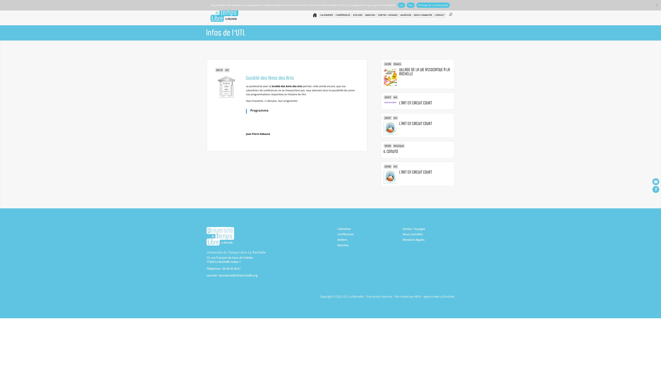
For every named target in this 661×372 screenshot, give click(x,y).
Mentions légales (414, 240)
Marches (370, 15)
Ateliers (358, 15)
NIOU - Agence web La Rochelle (434, 296)
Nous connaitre (423, 15)
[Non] (656, 5)
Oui (401, 5)
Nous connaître (413, 234)
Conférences (343, 15)
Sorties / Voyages (414, 229)
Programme (259, 110)
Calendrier (326, 15)
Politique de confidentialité (433, 5)
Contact (439, 15)
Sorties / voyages (388, 15)
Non (410, 5)
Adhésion (405, 15)
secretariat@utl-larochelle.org (238, 275)
